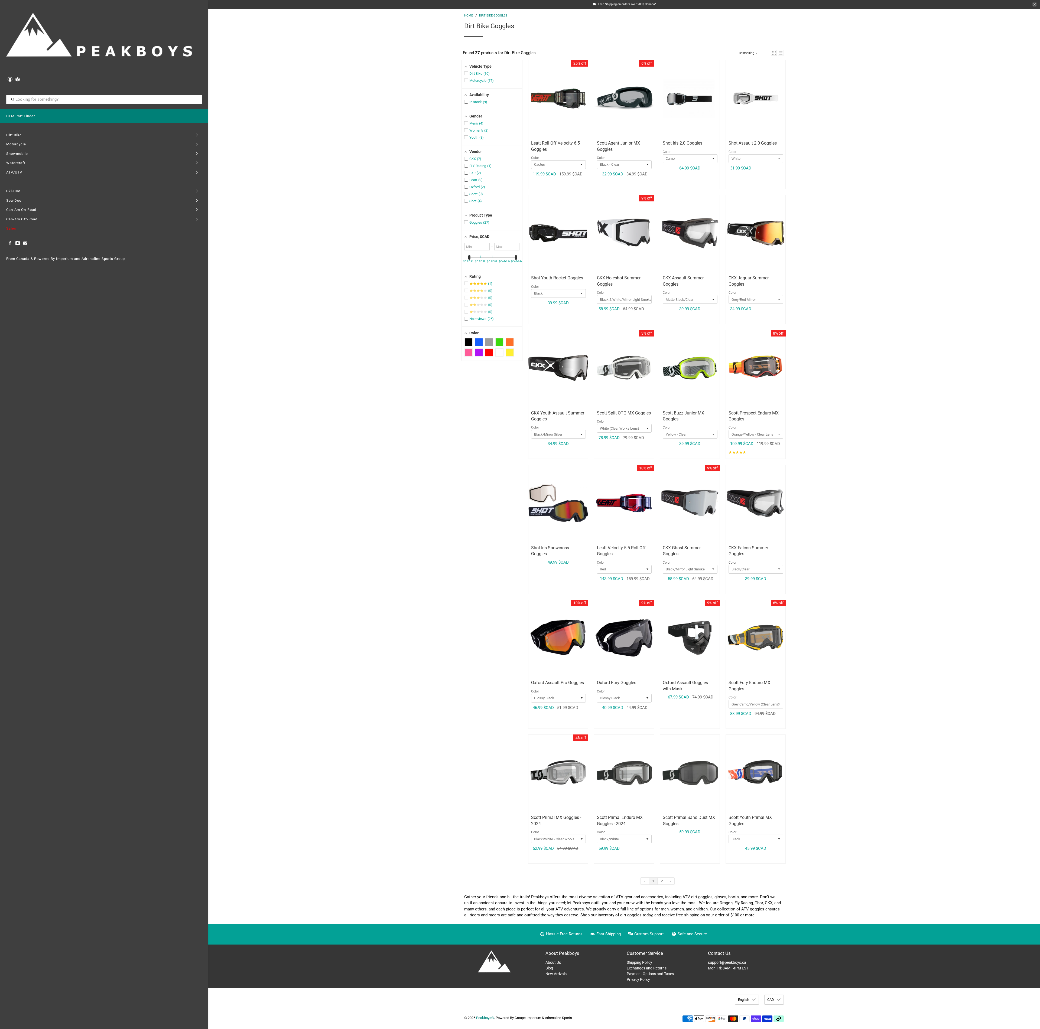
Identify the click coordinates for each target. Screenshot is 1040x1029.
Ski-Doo (13, 191)
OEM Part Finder (20, 116)
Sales (11, 228)
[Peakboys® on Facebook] (10, 244)
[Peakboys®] (99, 36)
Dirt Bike (14, 135)
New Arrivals (556, 974)
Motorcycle (16, 144)
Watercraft (15, 163)
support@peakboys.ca (727, 962)
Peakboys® (485, 1018)
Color (535, 158)
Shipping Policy (639, 962)
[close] (1034, 4)
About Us (553, 962)
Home (468, 15)
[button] (774, 53)
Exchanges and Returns (647, 968)
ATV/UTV (14, 172)
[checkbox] (468, 342)
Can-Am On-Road (21, 210)
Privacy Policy (638, 979)
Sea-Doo (13, 200)
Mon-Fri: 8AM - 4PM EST (728, 968)
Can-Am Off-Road (21, 219)
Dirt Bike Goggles (493, 15)
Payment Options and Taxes (650, 974)
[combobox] (104, 99)
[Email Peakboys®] (25, 244)
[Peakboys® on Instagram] (17, 244)
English (743, 1000)
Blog (549, 968)
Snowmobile (17, 154)
